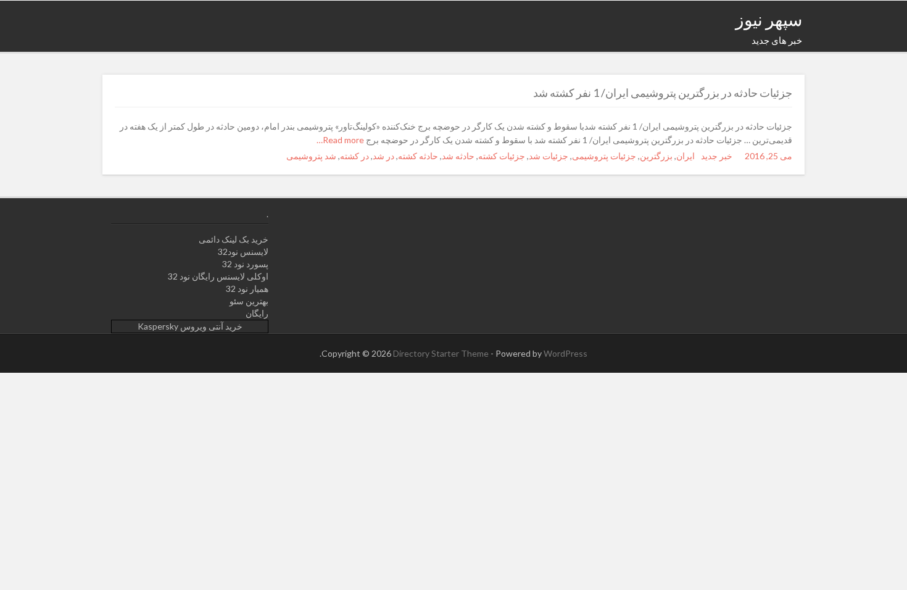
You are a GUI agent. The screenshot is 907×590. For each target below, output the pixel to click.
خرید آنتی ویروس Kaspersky (190, 326)
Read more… (341, 140)
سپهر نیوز (768, 19)
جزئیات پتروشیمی (604, 156)
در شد (383, 156)
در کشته (354, 156)
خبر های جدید (777, 40)
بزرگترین (656, 156)
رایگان (257, 313)
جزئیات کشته (501, 156)
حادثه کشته (418, 156)
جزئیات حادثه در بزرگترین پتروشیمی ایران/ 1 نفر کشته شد (662, 92)
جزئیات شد (548, 156)
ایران (685, 156)
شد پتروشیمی (311, 156)
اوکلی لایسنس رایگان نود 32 (218, 276)
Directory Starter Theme (442, 353)
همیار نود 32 (247, 288)
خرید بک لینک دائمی (233, 239)
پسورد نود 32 (245, 264)
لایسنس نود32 (243, 251)
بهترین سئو (249, 301)
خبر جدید (716, 156)
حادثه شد (458, 156)
